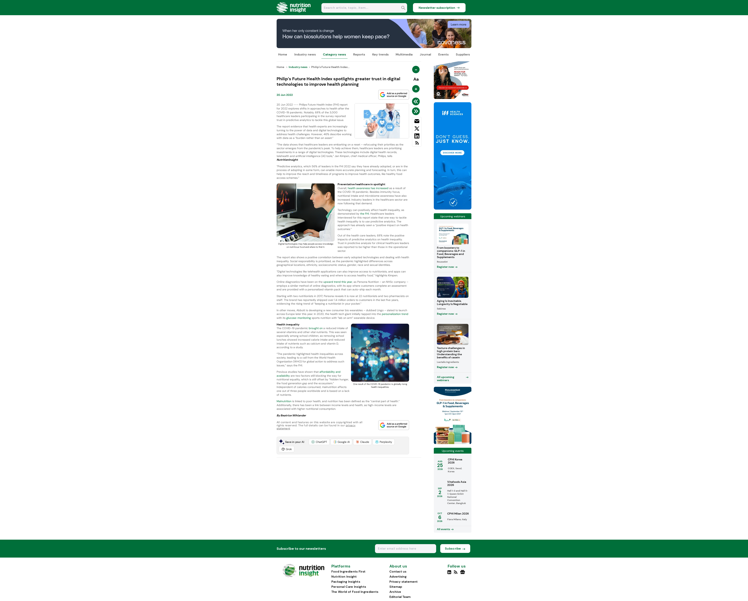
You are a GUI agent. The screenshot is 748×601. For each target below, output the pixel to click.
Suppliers (463, 54)
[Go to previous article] (416, 101)
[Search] (403, 8)
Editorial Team (400, 597)
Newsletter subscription (437, 8)
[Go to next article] (416, 111)
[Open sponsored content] (374, 47)
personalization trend (395, 313)
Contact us (397, 571)
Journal (425, 54)
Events (443, 54)
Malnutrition (284, 401)
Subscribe (453, 548)
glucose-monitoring (298, 317)
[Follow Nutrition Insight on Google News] (463, 573)
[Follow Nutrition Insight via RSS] (456, 573)
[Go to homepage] (303, 576)
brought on (315, 328)
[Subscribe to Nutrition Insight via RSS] (416, 144)
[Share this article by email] (416, 122)
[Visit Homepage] (294, 14)
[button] (319, 442)
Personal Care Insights (348, 587)
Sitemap (395, 587)
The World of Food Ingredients (354, 592)
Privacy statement (403, 581)
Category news (334, 54)
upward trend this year (337, 281)
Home (282, 54)
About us (398, 566)
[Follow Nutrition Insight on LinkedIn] (449, 573)
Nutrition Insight (344, 576)
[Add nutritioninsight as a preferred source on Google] (393, 95)
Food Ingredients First (348, 571)
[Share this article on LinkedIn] (416, 136)
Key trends (380, 54)
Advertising (398, 576)
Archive (395, 592)
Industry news (305, 54)
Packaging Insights (345, 581)
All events (443, 529)
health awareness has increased (368, 188)
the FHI (364, 213)
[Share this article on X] (416, 129)
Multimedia (404, 54)
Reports (359, 54)
